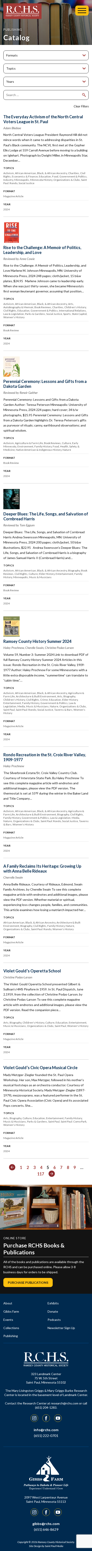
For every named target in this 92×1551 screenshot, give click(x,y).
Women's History (14, 317)
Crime (44, 699)
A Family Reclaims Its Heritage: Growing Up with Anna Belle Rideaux (42, 868)
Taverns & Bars (63, 709)
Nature (67, 449)
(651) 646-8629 (46, 1529)
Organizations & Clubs (66, 179)
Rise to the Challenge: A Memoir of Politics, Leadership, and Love (42, 250)
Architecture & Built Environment (36, 696)
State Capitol (79, 314)
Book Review (11, 330)
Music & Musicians (40, 577)
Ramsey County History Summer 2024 (37, 641)
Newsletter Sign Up (61, 1328)
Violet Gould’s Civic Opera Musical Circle (40, 1067)
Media (21, 706)
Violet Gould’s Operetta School (32, 970)
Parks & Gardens (35, 314)
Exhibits (53, 1303)
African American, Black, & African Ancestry (41, 173)
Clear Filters (81, 106)
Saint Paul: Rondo (26, 709)
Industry (8, 179)
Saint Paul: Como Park (73, 1121)
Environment (25, 446)
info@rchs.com (46, 1430)
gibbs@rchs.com (46, 1523)
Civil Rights (9, 310)
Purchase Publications (28, 1282)
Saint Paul (9, 709)
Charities (73, 173)
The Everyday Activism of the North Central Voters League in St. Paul (43, 119)
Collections (11, 1328)
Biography (74, 570)
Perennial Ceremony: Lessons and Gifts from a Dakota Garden (45, 384)
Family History (43, 446)
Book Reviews (42, 307)
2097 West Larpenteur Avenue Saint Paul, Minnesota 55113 (46, 1499)
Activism (8, 173)
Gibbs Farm (11, 1311)
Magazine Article (13, 196)
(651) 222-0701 (46, 1435)
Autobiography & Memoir (18, 307)
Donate (53, 1311)
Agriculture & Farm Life (29, 443)
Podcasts (54, 1320)
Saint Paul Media (54, 1546)
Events (8, 1320)
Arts (70, 304)
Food (55, 176)
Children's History (75, 307)
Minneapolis (21, 179)
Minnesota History (41, 179)
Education (45, 176)
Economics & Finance (25, 176)
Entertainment (64, 573)
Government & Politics (73, 176)
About (7, 1303)
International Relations (72, 310)
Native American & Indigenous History (38, 449)
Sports (67, 314)
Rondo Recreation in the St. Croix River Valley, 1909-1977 (44, 757)
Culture (66, 443)
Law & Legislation (13, 314)
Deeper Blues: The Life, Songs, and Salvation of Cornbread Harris (45, 516)
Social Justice (26, 183)
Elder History (46, 573)
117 (40, 1173)
